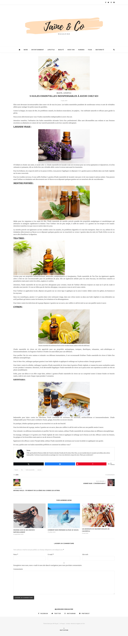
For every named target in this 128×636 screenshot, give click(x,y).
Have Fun (71, 50)
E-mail (51, 554)
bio (22, 470)
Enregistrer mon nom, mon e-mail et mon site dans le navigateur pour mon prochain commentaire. (47, 565)
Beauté (61, 50)
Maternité (100, 50)
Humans (81, 50)
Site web (85, 554)
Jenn (17, 475)
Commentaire (18, 569)
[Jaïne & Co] (64, 26)
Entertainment (37, 50)
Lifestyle (51, 50)
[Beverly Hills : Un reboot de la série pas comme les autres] (16, 482)
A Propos (62, 623)
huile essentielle (30, 470)
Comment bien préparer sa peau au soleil (63, 530)
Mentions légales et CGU (78, 623)
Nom (15, 554)
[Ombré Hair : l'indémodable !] (111, 482)
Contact (68, 623)
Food (90, 50)
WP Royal (55, 623)
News (26, 50)
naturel (39, 470)
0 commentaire (110, 475)
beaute (16, 470)
